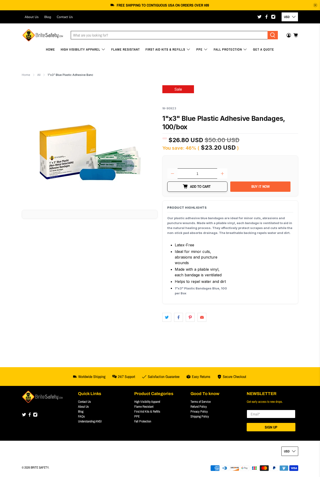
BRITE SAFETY (39, 467)
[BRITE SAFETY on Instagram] (273, 17)
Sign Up (271, 427)
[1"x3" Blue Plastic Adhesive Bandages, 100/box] (90, 143)
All (39, 75)
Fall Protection (228, 49)
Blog (47, 17)
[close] (315, 5)
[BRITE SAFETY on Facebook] (266, 17)
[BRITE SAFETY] (42, 35)
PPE (199, 49)
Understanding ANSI (90, 421)
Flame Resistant (125, 49)
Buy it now (260, 186)
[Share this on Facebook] (178, 317)
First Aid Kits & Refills (165, 49)
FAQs (81, 416)
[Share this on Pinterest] (190, 317)
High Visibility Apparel (80, 49)
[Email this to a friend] (201, 317)
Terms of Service (200, 401)
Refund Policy (198, 406)
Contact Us (65, 17)
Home (50, 49)
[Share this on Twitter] (166, 317)
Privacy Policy (199, 411)
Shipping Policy (199, 416)
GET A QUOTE (263, 49)
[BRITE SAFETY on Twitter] (259, 17)
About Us (32, 17)
